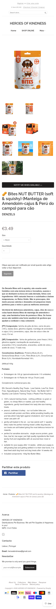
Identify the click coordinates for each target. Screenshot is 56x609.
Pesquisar (42, 582)
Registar (20, 3)
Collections (22, 582)
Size (3, 235)
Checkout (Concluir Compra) (34, 7)
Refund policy (35, 584)
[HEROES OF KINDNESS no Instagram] (3, 534)
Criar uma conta (33, 3)
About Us (12, 582)
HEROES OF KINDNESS (28, 23)
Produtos (11, 494)
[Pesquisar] (45, 12)
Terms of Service (21, 584)
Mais (42, 31)
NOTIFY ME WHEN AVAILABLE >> (28, 185)
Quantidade (7, 246)
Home (13, 31)
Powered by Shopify (44, 588)
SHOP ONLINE (28, 31)
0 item (16, 7)
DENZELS (8, 214)
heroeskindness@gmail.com (19, 551)
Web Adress (32, 582)
